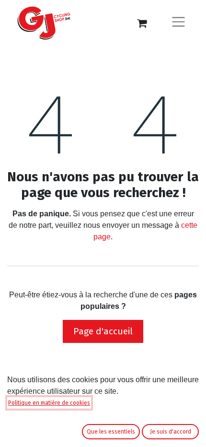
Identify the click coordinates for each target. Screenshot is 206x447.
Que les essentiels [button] (111, 431)
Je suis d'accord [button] (170, 431)
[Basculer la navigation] (178, 23)
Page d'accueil (103, 331)
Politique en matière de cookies (49, 403)
